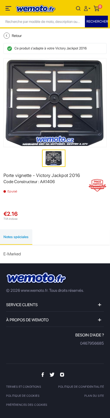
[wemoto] (36, 278)
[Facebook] (42, 374)
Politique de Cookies (23, 396)
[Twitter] (52, 374)
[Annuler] (78, 8)
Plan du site (94, 396)
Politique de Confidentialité (81, 387)
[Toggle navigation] (9, 9)
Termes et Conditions (23, 387)
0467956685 (92, 343)
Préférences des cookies (27, 405)
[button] (88, 8)
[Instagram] (62, 374)
